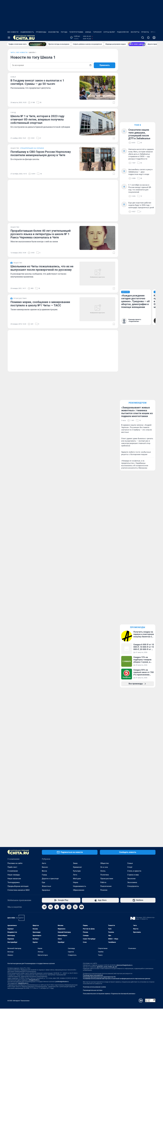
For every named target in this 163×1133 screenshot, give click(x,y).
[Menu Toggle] (9, 37)
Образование (78, 890)
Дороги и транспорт (50, 879)
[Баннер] (37, 44)
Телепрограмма (76, 32)
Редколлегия (123, 32)
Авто (44, 863)
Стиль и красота (134, 871)
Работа (103, 882)
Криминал (77, 867)
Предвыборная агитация (18, 886)
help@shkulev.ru (23, 983)
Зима (75, 863)
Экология (131, 879)
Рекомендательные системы (92, 990)
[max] (69, 907)
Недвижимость (27, 32)
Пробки (154, 32)
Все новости (13, 32)
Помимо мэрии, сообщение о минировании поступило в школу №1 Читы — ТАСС (40, 303)
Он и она (104, 867)
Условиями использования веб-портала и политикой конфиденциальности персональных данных (116, 978)
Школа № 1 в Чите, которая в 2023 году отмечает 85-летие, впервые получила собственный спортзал (37, 119)
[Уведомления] (148, 37)
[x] (75, 907)
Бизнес (45, 867)
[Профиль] (154, 37)
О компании (13, 871)
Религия (103, 890)
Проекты (145, 32)
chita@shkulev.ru (34, 980)
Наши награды (14, 875)
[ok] (56, 907)
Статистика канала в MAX (18, 890)
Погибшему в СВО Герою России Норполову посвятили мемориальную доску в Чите (41, 153)
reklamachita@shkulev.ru (124, 965)
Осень (102, 871)
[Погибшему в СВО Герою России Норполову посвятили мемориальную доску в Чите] (97, 159)
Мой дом (77, 879)
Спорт (129, 867)
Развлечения (105, 886)
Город (44, 875)
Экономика (132, 882)
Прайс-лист (12, 867)
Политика (104, 875)
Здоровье (46, 890)
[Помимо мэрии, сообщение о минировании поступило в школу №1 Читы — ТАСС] (97, 309)
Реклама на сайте (15, 863)
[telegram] (44, 907)
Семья (130, 863)
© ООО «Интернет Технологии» (19, 1001)
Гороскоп (97, 32)
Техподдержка (14, 882)
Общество (104, 863)
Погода (64, 32)
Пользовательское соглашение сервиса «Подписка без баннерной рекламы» (109, 993)
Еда (43, 882)
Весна (44, 871)
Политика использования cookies (94, 987)
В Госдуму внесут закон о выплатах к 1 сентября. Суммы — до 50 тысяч (37, 82)
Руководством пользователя (93, 975)
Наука (75, 882)
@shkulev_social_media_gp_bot (107, 967)
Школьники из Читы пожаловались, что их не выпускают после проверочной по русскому (42, 268)
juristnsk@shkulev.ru (62, 981)
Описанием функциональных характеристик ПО (99, 977)
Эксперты (135, 32)
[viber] (62, 907)
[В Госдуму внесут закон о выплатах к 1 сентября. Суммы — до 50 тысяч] (97, 88)
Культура (77, 871)
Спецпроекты (133, 886)
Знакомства (53, 32)
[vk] (50, 907)
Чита (13, 52)
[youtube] (81, 907)
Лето (75, 875)
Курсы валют (109, 32)
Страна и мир (133, 875)
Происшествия (106, 879)
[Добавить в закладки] (113, 102)
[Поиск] (142, 37)
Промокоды (41, 32)
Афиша (88, 32)
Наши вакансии (14, 879)
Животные (46, 886)
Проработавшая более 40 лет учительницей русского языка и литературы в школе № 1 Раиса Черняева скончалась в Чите (41, 234)
